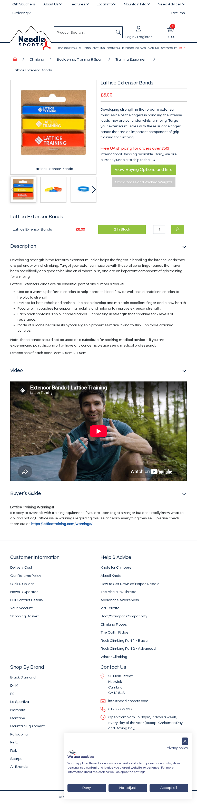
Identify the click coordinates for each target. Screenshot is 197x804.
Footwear (113, 48)
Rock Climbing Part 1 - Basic (124, 641)
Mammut (17, 710)
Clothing (99, 48)
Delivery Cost (21, 567)
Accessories (169, 48)
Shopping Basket (24, 616)
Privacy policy (177, 748)
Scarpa (16, 759)
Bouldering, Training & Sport (80, 59)
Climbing (85, 48)
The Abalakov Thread (118, 592)
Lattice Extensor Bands (32, 70)
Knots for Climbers (116, 567)
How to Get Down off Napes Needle (130, 584)
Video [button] (16, 370)
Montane (17, 718)
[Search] (118, 32)
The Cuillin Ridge (115, 632)
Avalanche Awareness (120, 600)
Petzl (14, 742)
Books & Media (67, 48)
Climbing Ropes (114, 624)
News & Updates (24, 592)
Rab (13, 750)
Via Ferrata (110, 608)
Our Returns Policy (25, 576)
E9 (12, 694)
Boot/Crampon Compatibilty (124, 616)
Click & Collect (22, 584)
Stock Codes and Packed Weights (143, 182)
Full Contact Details (26, 600)
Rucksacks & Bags (134, 48)
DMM (14, 685)
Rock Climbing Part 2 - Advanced (128, 648)
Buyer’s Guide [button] (25, 493)
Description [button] (23, 246)
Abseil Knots (111, 576)
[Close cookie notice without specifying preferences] (185, 741)
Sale (182, 48)
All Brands (18, 767)
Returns (178, 13)
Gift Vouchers (23, 4)
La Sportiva (19, 702)
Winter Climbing (114, 657)
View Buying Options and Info (144, 169)
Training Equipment (131, 59)
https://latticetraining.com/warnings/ (61, 524)
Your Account (21, 608)
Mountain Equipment (27, 726)
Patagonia (19, 734)
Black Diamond (23, 677)
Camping (153, 48)
